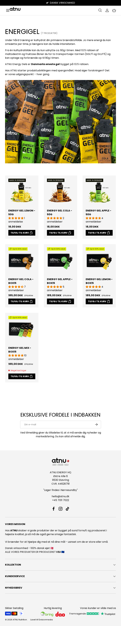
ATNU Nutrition (20, 619)
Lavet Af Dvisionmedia (41, 619)
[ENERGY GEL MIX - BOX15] (21, 329)
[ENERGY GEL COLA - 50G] (60, 192)
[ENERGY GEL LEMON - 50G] (21, 192)
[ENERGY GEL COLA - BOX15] (21, 260)
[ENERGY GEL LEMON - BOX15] (99, 260)
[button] (114, 10)
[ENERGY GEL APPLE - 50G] (99, 192)
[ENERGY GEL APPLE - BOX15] (60, 260)
